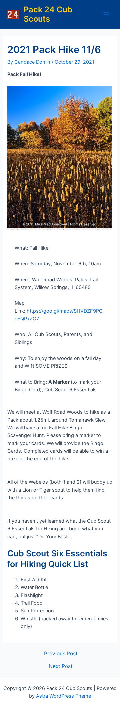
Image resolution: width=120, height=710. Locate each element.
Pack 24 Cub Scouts (48, 14)
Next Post (61, 666)
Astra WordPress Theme (63, 696)
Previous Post (61, 653)
